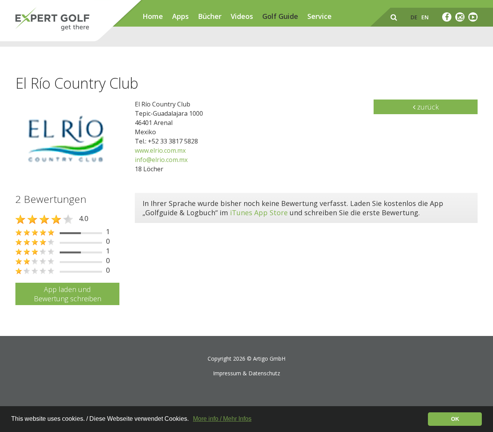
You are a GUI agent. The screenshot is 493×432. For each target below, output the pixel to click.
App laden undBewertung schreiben (67, 294)
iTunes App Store (259, 212)
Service (319, 16)
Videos (242, 16)
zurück (427, 106)
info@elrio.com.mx (161, 159)
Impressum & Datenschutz (246, 373)
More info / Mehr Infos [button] (222, 418)
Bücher (209, 16)
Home (153, 16)
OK (455, 419)
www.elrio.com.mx (160, 150)
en (425, 17)
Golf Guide (280, 16)
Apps (180, 16)
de (414, 17)
